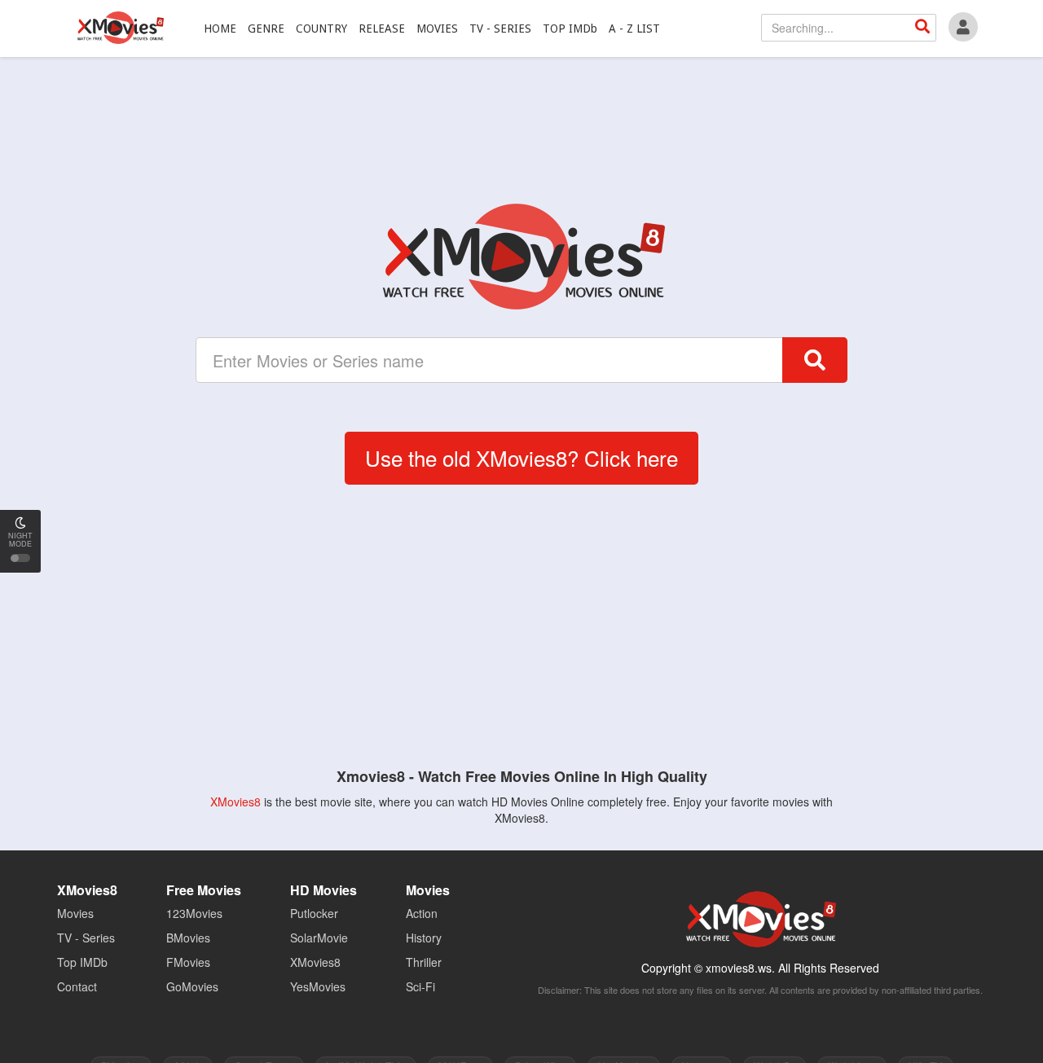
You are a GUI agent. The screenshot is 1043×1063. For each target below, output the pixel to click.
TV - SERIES (500, 28)
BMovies (188, 937)
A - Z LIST (634, 28)
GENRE (266, 28)
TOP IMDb (570, 28)
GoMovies (192, 986)
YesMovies (317, 986)
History (424, 937)
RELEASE (382, 28)
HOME (220, 28)
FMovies (188, 962)
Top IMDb (82, 962)
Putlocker (314, 913)
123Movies (194, 913)
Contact (77, 986)
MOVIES (437, 28)
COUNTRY (321, 28)
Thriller (424, 962)
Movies (75, 913)
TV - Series (86, 937)
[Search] (922, 28)
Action (422, 913)
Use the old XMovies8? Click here (521, 457)
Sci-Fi (420, 986)
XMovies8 (119, 27)
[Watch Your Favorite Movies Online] (521, 257)
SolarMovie (319, 937)
